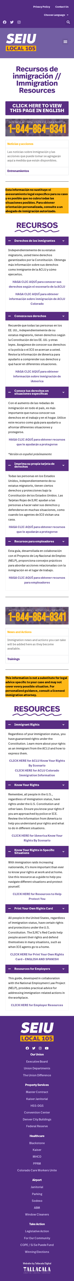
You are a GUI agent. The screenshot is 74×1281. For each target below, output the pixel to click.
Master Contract (37, 1092)
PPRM (37, 1163)
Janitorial (37, 1187)
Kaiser (37, 1150)
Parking (37, 1194)
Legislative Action (37, 1231)
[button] (68, 22)
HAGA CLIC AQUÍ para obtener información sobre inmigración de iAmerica (37, 376)
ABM (37, 1207)
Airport (37, 1180)
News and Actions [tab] (19, 632)
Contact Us (61, 7)
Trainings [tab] (13, 659)
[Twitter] (12, 22)
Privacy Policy (41, 7)
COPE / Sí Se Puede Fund (37, 1245)
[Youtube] (46, 1048)
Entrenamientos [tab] (18, 171)
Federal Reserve (37, 1126)
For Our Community (37, 1238)
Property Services (37, 1085)
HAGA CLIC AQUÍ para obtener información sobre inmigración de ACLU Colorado (37, 299)
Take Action (37, 1224)
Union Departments (37, 1068)
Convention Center (37, 1112)
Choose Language (54, 15)
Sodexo (37, 1200)
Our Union (37, 1054)
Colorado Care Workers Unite (37, 1170)
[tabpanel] (37, 157)
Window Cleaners (37, 1214)
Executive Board (37, 1061)
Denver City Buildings (37, 1119)
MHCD (37, 1156)
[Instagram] (19, 22)
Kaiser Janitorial (37, 1099)
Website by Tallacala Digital (37, 1263)
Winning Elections (37, 1252)
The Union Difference (37, 1075)
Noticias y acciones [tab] (20, 144)
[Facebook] (4, 22)
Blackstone (37, 1143)
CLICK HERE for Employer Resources (37, 1005)
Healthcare (37, 1136)
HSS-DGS (37, 1105)
